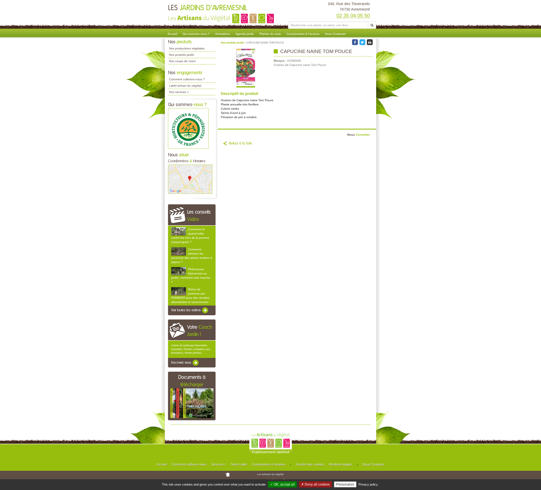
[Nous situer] (190, 178)
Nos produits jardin (181, 54)
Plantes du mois (270, 33)
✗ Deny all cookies (315, 484)
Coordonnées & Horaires (303, 33)
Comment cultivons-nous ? (187, 79)
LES (207, 8)
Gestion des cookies (310, 464)
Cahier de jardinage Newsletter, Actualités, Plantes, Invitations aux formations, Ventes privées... (190, 349)
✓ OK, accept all (282, 484)
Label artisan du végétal (185, 85)
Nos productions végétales (187, 48)
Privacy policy (368, 484)
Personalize (345, 484)
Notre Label (239, 464)
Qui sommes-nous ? (196, 33)
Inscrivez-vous (181, 362)
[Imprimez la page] (369, 42)
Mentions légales (340, 464)
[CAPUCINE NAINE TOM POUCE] (245, 68)
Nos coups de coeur (182, 61)
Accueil (172, 33)
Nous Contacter (335, 33)
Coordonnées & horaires (269, 464)
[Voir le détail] (178, 231)
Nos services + (179, 92)
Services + (218, 464)
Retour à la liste (240, 143)
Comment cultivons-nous (189, 464)
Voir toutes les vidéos (186, 310)
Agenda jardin (244, 33)
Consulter (358, 134)
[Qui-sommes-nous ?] (188, 128)
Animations (222, 33)
